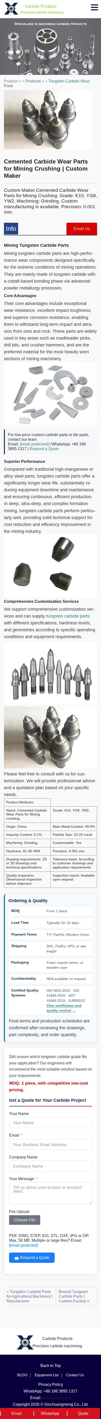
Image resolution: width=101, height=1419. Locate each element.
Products (33, 81)
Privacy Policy (50, 1384)
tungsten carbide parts (68, 616)
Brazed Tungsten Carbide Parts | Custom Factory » (74, 1296)
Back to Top (50, 1366)
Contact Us (75, 1375)
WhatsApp (50, 1413)
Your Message (21, 1179)
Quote (83, 1413)
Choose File (24, 1220)
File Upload (19, 1212)
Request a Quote (44, 449)
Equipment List (47, 1375)
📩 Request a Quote (32, 1257)
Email (14, 1135)
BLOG (22, 1375)
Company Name (23, 1157)
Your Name (19, 1114)
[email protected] (34, 444)
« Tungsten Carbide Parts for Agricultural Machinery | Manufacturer (30, 1296)
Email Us (82, 229)
